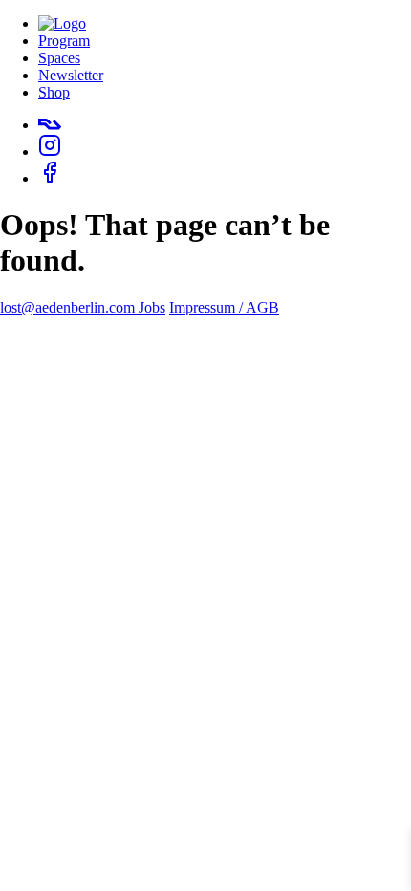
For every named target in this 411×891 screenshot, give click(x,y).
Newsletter (70, 75)
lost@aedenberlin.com (69, 307)
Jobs (152, 307)
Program (64, 41)
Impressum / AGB (224, 307)
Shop (54, 92)
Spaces (59, 58)
